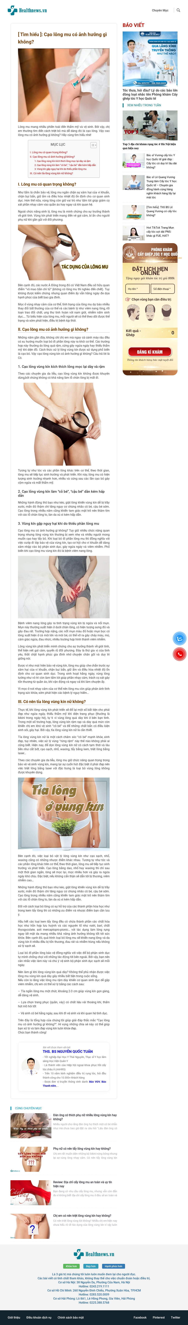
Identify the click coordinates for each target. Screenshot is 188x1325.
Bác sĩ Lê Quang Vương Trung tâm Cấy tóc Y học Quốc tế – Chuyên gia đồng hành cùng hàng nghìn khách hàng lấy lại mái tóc (162, 187)
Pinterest (159, 1317)
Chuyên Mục (160, 10)
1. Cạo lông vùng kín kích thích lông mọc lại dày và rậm (63, 161)
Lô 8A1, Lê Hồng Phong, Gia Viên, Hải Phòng (105, 1298)
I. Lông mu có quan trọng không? (49, 152)
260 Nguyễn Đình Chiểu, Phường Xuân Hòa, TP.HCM (107, 1290)
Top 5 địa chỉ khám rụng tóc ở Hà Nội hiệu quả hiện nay (149, 146)
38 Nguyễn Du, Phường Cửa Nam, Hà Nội (103, 1282)
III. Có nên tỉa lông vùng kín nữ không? (51, 173)
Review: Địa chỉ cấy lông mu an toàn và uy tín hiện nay (82, 1184)
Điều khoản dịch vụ (38, 1317)
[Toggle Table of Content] (92, 145)
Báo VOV (94, 1081)
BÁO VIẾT (133, 25)
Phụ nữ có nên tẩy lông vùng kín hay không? (82, 1148)
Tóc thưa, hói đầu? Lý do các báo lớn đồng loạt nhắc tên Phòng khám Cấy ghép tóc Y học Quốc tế (150, 94)
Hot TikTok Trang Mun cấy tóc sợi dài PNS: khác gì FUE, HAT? (160, 231)
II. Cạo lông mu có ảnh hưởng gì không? (52, 156)
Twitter (175, 1317)
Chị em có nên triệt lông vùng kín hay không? (82, 1215)
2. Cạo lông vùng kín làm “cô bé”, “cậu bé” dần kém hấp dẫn (65, 165)
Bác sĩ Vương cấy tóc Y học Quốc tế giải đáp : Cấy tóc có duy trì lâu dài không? (162, 161)
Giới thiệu (14, 1317)
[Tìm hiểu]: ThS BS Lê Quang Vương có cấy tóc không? (162, 211)
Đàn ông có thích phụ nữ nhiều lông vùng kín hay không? (85, 1117)
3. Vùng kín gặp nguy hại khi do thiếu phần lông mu (60, 169)
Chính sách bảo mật (71, 1317)
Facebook (140, 1317)
